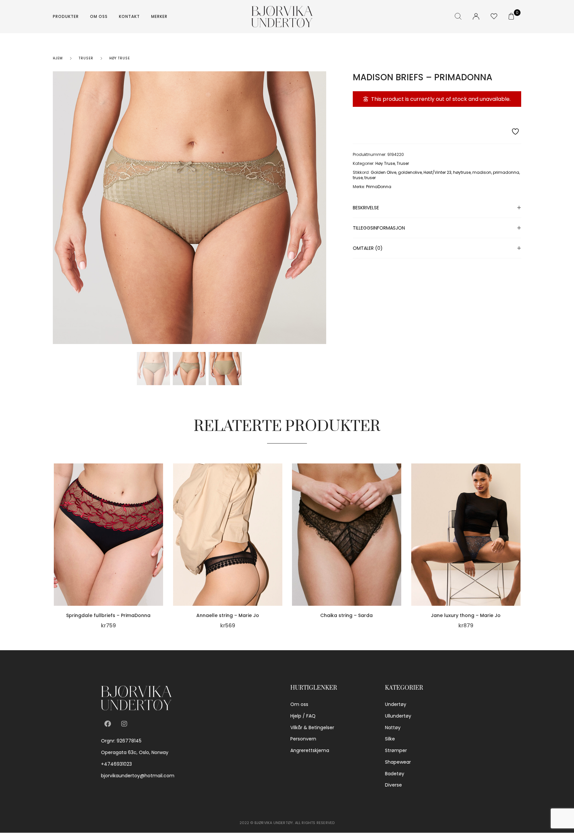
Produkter (66, 16)
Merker (159, 16)
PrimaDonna (378, 186)
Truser (86, 58)
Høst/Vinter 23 (437, 172)
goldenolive (410, 172)
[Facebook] (107, 723)
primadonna (506, 172)
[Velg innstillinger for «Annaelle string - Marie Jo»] (280, 561)
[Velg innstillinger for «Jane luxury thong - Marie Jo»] (518, 561)
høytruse (462, 172)
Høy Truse (119, 58)
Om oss (99, 16)
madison (481, 172)
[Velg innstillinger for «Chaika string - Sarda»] (399, 561)
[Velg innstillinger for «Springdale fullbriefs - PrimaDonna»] (161, 561)
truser (370, 177)
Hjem (58, 58)
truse (358, 177)
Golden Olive (383, 172)
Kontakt (129, 16)
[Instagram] (124, 723)
